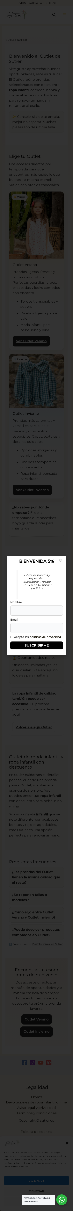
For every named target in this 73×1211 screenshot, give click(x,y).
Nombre (16, 602)
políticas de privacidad (45, 637)
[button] (60, 561)
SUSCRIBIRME (37, 645)
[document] (36, 605)
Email (14, 619)
